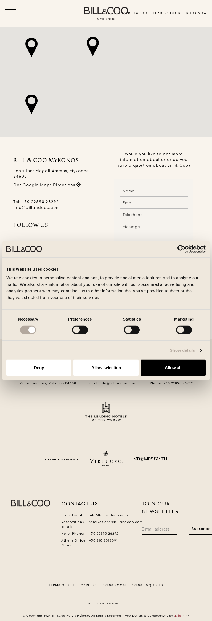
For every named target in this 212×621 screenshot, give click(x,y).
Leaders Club (166, 13)
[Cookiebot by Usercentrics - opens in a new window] (181, 249)
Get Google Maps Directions (44, 185)
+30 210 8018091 (103, 540)
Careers (89, 585)
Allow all (173, 367)
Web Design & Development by (156, 615)
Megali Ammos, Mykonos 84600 (47, 383)
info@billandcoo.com (36, 207)
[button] (10, 13)
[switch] (80, 330)
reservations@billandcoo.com (116, 522)
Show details (182, 350)
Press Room (114, 585)
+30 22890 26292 (40, 201)
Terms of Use (62, 585)
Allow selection (106, 367)
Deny (39, 367)
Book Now (196, 13)
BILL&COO (137, 13)
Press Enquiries (147, 585)
